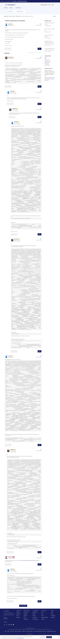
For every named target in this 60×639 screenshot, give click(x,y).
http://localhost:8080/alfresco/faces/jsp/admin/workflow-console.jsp (29, 560)
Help (49, 4)
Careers (42, 612)
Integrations (18, 617)
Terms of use (12, 631)
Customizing (7, 45)
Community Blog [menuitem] (18, 7)
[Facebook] (5, 625)
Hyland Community (44, 4)
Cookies (8, 631)
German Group (47, 65)
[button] (6, 49)
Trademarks (23, 631)
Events (52, 612)
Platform (10, 16)
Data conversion (35, 617)
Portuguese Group (48, 61)
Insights (17, 615)
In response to (14, 93)
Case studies (18, 612)
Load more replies (23, 605)
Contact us (5, 618)
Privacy (5, 631)
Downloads (25, 615)
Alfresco (14, 16)
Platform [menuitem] (11, 7)
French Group (47, 59)
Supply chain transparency (29, 631)
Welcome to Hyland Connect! (49, 77)
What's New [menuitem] (6, 7)
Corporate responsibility (44, 617)
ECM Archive (10, 45)
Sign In (52, 4)
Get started (14, 1)
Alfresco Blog (46, 25)
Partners (42, 615)
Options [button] (54, 16)
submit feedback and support (22, 1)
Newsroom (42, 619)
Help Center (47, 80)
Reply (39, 48)
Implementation (35, 612)
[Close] (59, 637)
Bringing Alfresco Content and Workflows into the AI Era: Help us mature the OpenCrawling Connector (49, 42)
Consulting (34, 615)
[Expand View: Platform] (13, 7)
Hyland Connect (6, 16)
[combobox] (22, 11)
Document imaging (35, 619)
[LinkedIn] (11, 625)
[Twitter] (7, 625)
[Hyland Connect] (10, 5)
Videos (25, 617)
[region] (30, 637)
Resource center (26, 612)
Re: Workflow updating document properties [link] (27, 16)
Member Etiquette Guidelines (49, 78)
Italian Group (47, 63)
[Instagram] (9, 625)
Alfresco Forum (47, 45)
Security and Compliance (17, 631)
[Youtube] (13, 625)
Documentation (53, 615)
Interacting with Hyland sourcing (51, 631)
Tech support (52, 617)
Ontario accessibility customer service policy (40, 631)
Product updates (26, 619)
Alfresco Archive (18, 16)
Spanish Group (47, 62)
